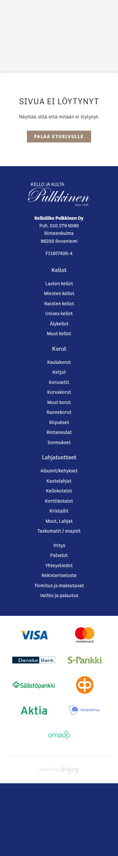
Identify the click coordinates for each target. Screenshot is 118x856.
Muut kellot (59, 333)
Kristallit (59, 511)
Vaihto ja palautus (59, 595)
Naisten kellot (59, 303)
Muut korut (59, 402)
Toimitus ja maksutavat (59, 585)
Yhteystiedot (59, 565)
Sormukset (59, 442)
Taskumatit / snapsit (59, 531)
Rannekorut (59, 412)
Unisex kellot (59, 313)
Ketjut (59, 372)
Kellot (59, 270)
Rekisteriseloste (59, 575)
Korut (59, 348)
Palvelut (59, 555)
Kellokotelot (59, 490)
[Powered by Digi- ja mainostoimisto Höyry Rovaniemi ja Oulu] (59, 768)
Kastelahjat (59, 481)
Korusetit (59, 382)
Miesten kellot (59, 293)
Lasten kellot (59, 283)
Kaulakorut (59, 362)
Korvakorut (59, 392)
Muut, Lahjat (59, 521)
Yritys (59, 545)
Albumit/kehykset (59, 470)
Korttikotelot (59, 501)
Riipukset (59, 422)
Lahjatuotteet (59, 457)
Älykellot (59, 323)
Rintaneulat (59, 432)
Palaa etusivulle (59, 136)
